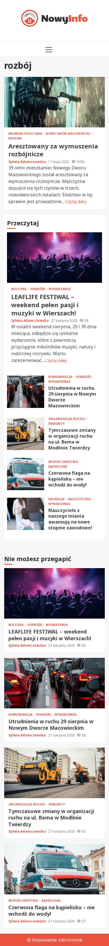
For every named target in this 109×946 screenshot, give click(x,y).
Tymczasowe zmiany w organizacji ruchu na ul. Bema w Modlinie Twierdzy (25, 434)
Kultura (19, 288)
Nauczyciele (80, 498)
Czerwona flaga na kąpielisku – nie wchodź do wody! (25, 474)
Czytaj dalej (75, 201)
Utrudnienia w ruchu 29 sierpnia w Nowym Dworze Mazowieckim (25, 392)
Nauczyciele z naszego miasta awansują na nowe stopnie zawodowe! (25, 514)
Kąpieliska (57, 466)
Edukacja (56, 498)
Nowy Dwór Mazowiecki (68, 133)
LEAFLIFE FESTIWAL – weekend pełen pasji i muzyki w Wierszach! (54, 257)
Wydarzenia (60, 288)
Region (15, 138)
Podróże (38, 288)
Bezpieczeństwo (63, 461)
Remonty (56, 423)
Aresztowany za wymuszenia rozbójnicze (54, 102)
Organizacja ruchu (67, 418)
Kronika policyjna (25, 133)
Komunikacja (60, 376)
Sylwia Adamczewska (27, 161)
